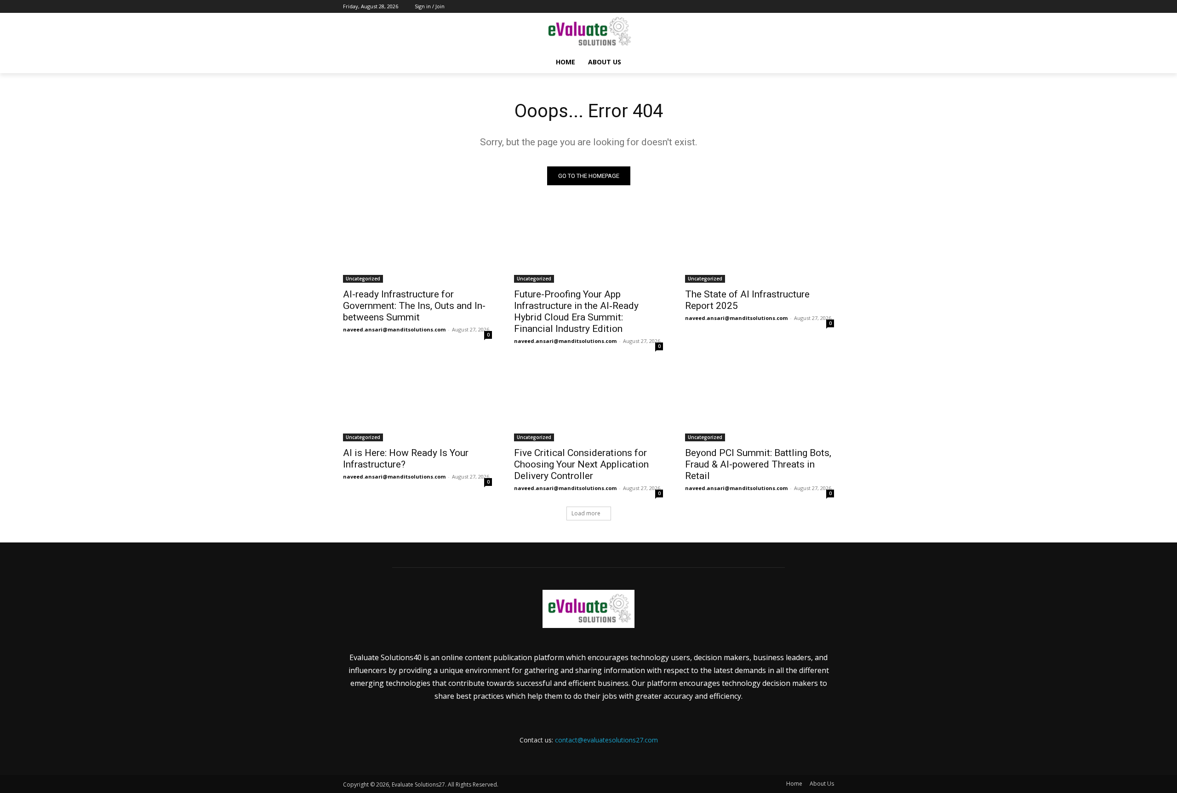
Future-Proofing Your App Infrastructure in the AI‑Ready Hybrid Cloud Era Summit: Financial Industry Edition (576, 311)
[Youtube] (828, 6)
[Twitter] (803, 6)
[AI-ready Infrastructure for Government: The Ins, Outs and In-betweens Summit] (417, 245)
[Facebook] (777, 6)
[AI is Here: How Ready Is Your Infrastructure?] (417, 404)
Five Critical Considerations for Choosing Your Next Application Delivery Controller (581, 464)
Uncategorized (363, 278)
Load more (585, 513)
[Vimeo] (816, 6)
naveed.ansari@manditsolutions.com (394, 329)
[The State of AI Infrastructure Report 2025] (759, 245)
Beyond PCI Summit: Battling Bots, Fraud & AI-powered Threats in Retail (758, 464)
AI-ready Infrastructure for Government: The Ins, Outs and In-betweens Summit (414, 306)
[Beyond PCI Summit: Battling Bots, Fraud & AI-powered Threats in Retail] (759, 404)
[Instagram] (790, 6)
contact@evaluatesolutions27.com (606, 740)
